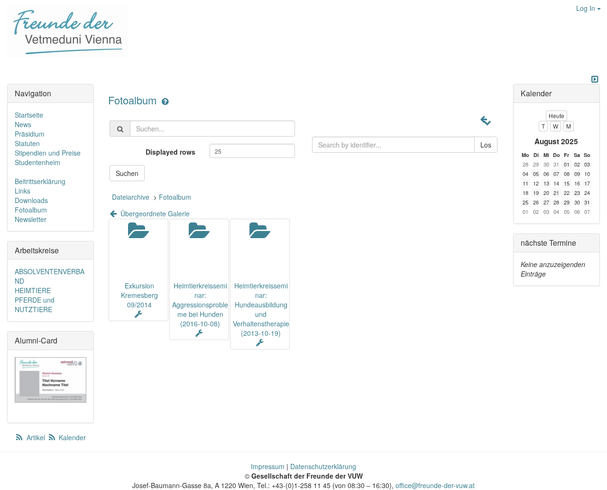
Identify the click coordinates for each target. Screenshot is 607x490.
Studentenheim (37, 162)
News (23, 124)
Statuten (27, 143)
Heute (556, 115)
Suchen (127, 173)
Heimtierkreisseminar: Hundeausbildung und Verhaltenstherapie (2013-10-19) (261, 309)
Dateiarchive (130, 197)
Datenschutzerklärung (323, 466)
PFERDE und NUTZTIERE (35, 304)
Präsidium (30, 134)
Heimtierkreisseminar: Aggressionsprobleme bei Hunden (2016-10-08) (200, 304)
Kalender (71, 437)
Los (485, 144)
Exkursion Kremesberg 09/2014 (139, 295)
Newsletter (30, 219)
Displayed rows (170, 152)
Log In (586, 8)
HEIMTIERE (33, 290)
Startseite (29, 115)
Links (22, 190)
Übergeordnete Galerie (154, 213)
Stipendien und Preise (48, 152)
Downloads (31, 200)
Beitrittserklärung (40, 181)
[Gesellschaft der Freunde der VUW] (64, 31)
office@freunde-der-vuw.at (435, 485)
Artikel (36, 437)
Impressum (268, 466)
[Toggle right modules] (594, 79)
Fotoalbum (133, 99)
